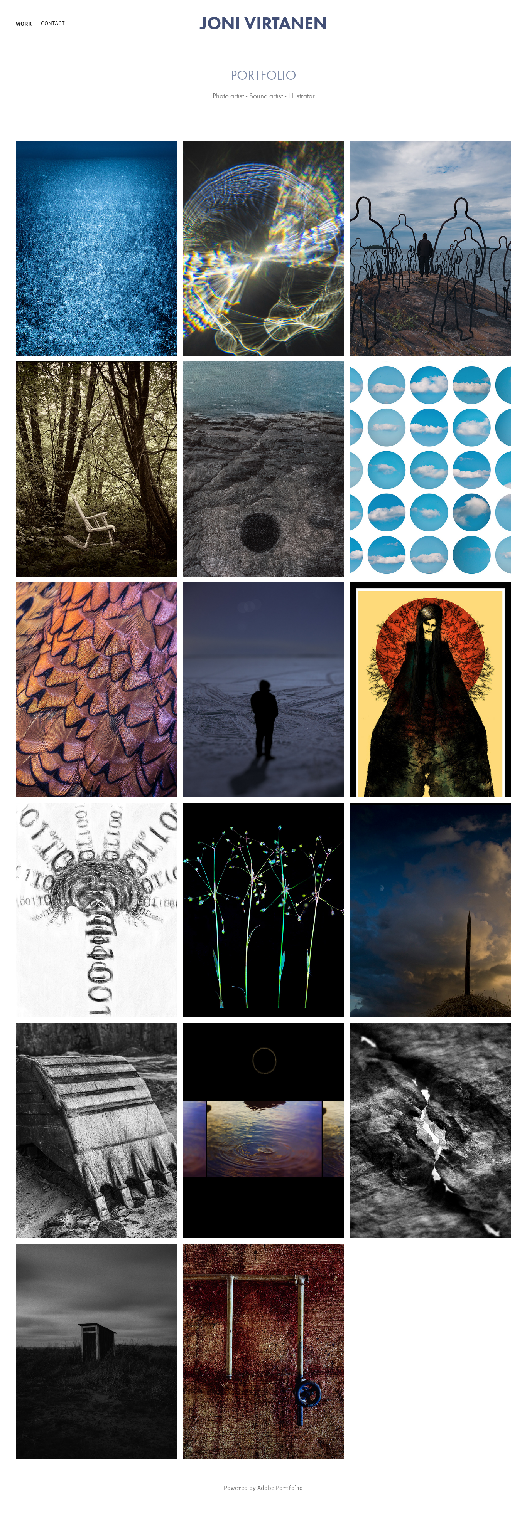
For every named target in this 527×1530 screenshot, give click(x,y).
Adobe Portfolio (280, 1487)
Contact (53, 23)
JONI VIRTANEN (263, 23)
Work (24, 23)
